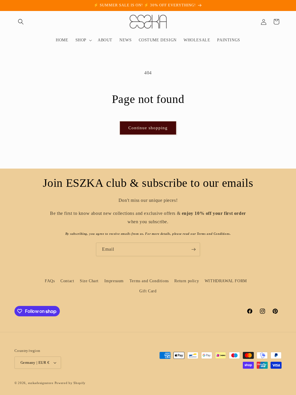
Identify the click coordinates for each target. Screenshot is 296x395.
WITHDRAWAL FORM (226, 281)
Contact (67, 281)
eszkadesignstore (40, 383)
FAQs (50, 281)
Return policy (186, 281)
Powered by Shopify (70, 383)
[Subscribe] (193, 249)
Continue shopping (148, 127)
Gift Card (147, 291)
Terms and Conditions (149, 281)
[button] (20, 21)
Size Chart (89, 281)
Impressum (114, 281)
